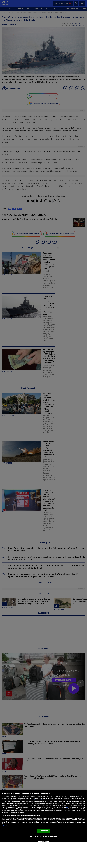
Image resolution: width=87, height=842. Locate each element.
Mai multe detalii (37, 800)
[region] (43, 816)
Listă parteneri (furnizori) (8, 825)
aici (67, 807)
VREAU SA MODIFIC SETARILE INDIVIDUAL (43, 836)
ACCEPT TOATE (44, 831)
